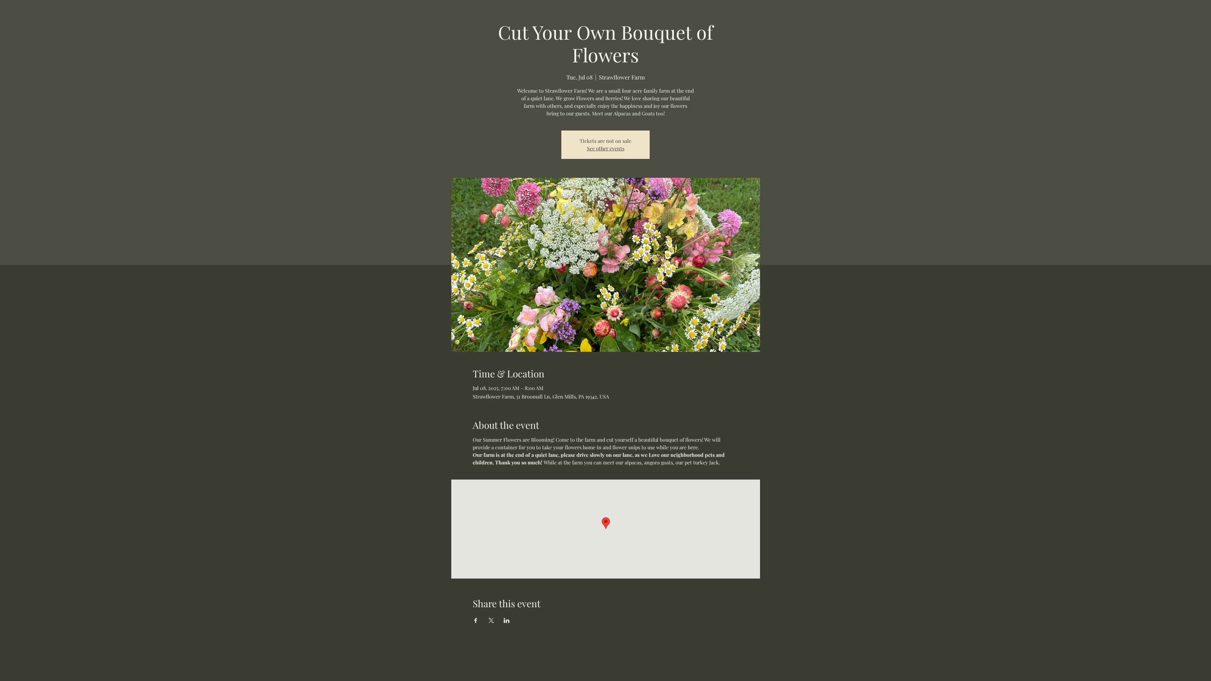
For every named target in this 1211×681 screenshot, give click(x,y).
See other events (605, 148)
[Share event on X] (491, 620)
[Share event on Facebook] (476, 620)
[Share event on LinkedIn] (507, 620)
